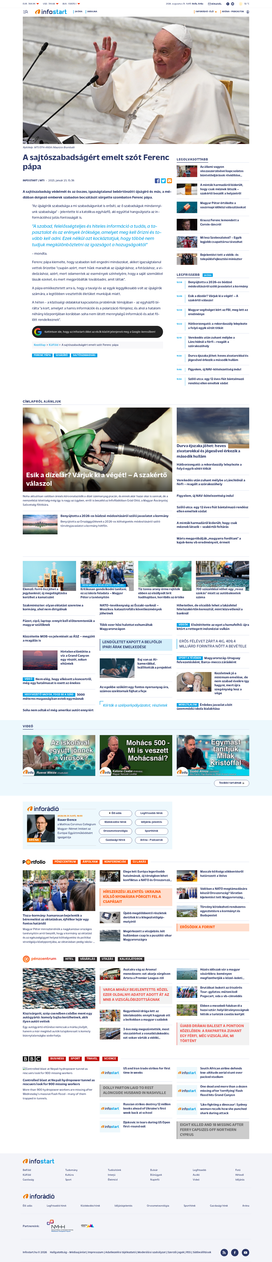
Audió (196, 1175)
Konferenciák (115, 861)
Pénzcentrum (65, 861)
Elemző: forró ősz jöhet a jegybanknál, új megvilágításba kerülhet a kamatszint (45, 593)
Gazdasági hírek (219, 1206)
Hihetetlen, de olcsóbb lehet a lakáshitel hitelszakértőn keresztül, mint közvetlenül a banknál (210, 609)
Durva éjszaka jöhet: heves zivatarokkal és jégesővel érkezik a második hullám (208, 451)
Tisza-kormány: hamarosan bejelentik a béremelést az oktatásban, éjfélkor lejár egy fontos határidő (56, 919)
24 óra (78, 12)
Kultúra (69, 1175)
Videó (196, 1179)
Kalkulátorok (131, 959)
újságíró (62, 355)
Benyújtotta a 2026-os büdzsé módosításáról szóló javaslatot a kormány (115, 516)
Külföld (53, 345)
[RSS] (224, 1252)
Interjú (111, 1175)
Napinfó (154, 1179)
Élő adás (117, 813)
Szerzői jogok (176, 1252)
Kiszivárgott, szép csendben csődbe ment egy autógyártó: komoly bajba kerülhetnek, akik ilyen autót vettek (57, 1017)
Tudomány (71, 1170)
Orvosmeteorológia (158, 1206)
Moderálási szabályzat (152, 1252)
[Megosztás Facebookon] (157, 180)
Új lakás (139, 861)
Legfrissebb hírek (56, 1206)
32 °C (246, 4)
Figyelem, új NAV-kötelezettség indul (205, 496)
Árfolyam (90, 861)
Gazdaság (28, 1179)
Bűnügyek (156, 1175)
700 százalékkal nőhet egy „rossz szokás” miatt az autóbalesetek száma (219, 593)
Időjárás (239, 1179)
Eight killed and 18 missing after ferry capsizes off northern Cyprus (212, 1130)
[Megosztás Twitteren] (163, 180)
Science (110, 1058)
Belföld (27, 1170)
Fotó (238, 1170)
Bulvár (154, 1170)
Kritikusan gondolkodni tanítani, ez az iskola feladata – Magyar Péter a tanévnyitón (103, 593)
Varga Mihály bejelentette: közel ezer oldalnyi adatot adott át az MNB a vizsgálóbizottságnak (136, 995)
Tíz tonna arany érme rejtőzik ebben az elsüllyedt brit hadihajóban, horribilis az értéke (161, 593)
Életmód (112, 1179)
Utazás (107, 959)
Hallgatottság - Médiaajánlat (68, 1252)
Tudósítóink (114, 1170)
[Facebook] (235, 1252)
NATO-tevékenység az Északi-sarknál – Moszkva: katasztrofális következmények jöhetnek (131, 609)
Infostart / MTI (33, 180)
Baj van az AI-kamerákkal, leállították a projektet (154, 663)
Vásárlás (87, 959)
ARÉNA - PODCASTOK (233, 12)
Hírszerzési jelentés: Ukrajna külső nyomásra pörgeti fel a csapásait (132, 897)
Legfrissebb (199, 1170)
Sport (75, 1058)
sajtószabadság (84, 355)
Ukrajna (92, 12)
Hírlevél (239, 1175)
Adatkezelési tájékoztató (120, 1252)
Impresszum (95, 1252)
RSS (188, 1252)
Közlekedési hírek (90, 1206)
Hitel (69, 959)
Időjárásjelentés (123, 1206)
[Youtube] (245, 1252)
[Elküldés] (169, 180)
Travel (92, 1058)
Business (57, 1058)
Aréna (245, 1206)
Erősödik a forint (197, 927)
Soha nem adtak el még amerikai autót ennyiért (58, 710)
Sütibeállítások (202, 1252)
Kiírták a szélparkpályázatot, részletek (135, 706)
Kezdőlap (40, 345)
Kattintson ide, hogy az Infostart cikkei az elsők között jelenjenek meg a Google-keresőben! (100, 332)
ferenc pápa (42, 355)
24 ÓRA (207, 275)
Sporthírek (190, 1206)
